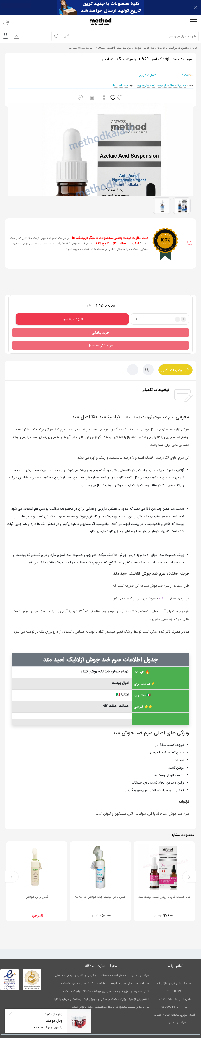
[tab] (175, 369)
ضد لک (179, 760)
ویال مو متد (54, 1020)
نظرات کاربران (147, 75)
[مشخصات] (148, 371)
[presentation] (189, 876)
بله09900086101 (174, 1007)
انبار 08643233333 (171, 999)
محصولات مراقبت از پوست (173, 47)
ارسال (103, 98)
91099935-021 (174, 991)
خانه (194, 47)
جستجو (56, 36)
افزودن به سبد (72, 319)
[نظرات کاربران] (132, 371)
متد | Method (120, 85)
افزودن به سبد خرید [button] (177, 910)
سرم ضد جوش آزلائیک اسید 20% (150, 417)
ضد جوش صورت (144, 47)
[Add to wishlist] (117, 98)
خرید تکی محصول (100, 345)
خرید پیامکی (100, 332)
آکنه (161, 598)
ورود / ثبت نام (15, 34)
